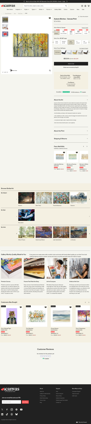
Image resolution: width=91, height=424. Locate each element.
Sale (83, 9)
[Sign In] (85, 5)
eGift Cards (74, 395)
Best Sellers (10, 9)
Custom (72, 9)
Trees (15, 13)
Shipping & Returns (60, 139)
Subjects (18, 9)
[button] (56, 32)
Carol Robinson (29, 329)
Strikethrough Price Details (62, 400)
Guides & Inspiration (60, 398)
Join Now (25, 402)
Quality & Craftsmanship (45, 393)
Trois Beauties (29, 328)
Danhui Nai (56, 165)
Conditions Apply (71, 85)
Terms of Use (42, 400)
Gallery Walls (57, 9)
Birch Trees (20, 13)
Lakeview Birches (58, 164)
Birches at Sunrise (71, 164)
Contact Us (58, 402)
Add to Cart (71, 63)
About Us (42, 391)
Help (57, 391)
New (78, 9)
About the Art (58, 100)
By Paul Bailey (57, 21)
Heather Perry (4, 329)
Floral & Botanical (8, 13)
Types (33, 9)
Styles (26, 9)
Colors (65, 9)
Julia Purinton (70, 165)
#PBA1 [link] (26, 13)
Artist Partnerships (44, 398)
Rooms (48, 9)
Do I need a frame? (84, 48)
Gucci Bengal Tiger (6, 328)
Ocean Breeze (54, 328)
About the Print (59, 131)
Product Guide (85, 27)
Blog (41, 402)
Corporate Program (76, 391)
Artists (40, 9)
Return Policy (59, 395)
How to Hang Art (59, 393)
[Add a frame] (13, 70)
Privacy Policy (43, 395)
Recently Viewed (83, 422)
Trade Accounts (75, 393)
